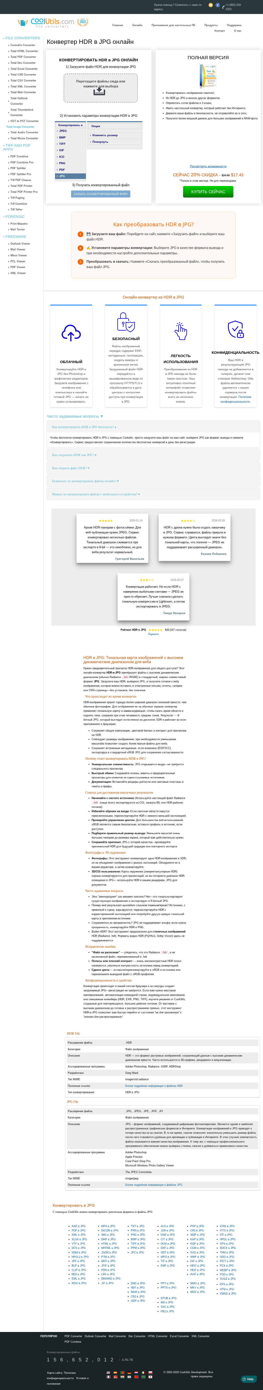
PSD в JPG (227, 1274)
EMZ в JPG (168, 1234)
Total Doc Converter (23, 62)
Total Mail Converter (23, 92)
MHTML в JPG (110, 1247)
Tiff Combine (18, 203)
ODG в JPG (227, 1256)
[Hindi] (123, 1376)
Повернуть (100, 141)
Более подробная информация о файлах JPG (153, 1184)
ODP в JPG (138, 1300)
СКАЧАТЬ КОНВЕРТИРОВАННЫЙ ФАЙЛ (101, 194)
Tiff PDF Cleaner (20, 180)
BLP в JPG (78, 1265)
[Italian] (144, 1372)
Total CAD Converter (23, 74)
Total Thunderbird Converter (21, 112)
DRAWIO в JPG (111, 1278)
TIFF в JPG (138, 1243)
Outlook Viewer (20, 243)
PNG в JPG (138, 1234)
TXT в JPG (137, 1226)
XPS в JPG (227, 1243)
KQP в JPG (197, 1243)
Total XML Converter (23, 86)
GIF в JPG (196, 1261)
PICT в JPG (227, 1261)
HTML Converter (157, 1336)
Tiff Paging (17, 197)
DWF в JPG (108, 1239)
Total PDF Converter (23, 56)
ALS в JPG (167, 1226)
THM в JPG (227, 1252)
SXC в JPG (168, 1306)
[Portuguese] (123, 1372)
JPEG (63, 130)
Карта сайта (54, 1372)
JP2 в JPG (137, 1252)
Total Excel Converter (24, 68)
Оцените (153, 634)
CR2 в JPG (137, 1296)
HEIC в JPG (197, 1265)
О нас (237, 30)
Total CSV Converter (23, 80)
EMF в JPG (168, 1265)
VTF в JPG (78, 1243)
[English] (109, 1372)
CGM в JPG (197, 1247)
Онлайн (137, 25)
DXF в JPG (167, 1247)
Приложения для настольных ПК (173, 25)
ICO (61, 156)
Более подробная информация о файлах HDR (154, 1085)
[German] (130, 1372)
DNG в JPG (138, 1283)
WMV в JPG (197, 1283)
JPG (62, 176)
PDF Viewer (17, 267)
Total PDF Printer (21, 185)
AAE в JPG (79, 1226)
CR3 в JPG (197, 1230)
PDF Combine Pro (21, 162)
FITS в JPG (227, 1230)
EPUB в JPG (168, 1298)
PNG (62, 163)
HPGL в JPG (227, 1239)
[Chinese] (137, 1376)
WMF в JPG (197, 1256)
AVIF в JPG (197, 1274)
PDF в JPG (78, 1230)
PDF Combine (19, 156)
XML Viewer (18, 273)
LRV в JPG (108, 1274)
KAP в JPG (197, 1239)
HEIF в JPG (197, 1270)
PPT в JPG (167, 1283)
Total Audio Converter (24, 132)
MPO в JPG (168, 1256)
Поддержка (234, 25)
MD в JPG (167, 1302)
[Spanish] (116, 1372)
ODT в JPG (168, 1252)
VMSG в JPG (228, 1293)
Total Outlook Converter (19, 101)
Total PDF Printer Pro (24, 191)
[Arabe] (144, 1376)
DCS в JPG (79, 1247)
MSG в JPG (79, 1283)
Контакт (220, 30)
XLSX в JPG (79, 1239)
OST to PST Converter (24, 121)
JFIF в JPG (108, 1265)
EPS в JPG (227, 1284)
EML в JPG (79, 1278)
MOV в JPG (197, 1292)
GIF (61, 150)
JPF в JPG (78, 1261)
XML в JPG (79, 1234)
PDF (62, 169)
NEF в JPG (138, 1287)
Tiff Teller (16, 209)
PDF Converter (73, 1336)
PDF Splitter (18, 168)
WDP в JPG (197, 1234)
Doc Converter (136, 1336)
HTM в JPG (227, 1289)
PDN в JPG (108, 1270)
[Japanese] (151, 1376)
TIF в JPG (167, 1261)
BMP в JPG (138, 1239)
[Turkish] (116, 1376)
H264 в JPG (79, 1252)
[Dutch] (137, 1372)
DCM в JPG (168, 1243)
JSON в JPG (109, 1252)
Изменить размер (105, 135)
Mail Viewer (17, 249)
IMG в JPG (108, 1234)
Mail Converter (117, 1336)
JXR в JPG (167, 1230)
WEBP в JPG (228, 1270)
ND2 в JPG (78, 1274)
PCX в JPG (227, 1265)
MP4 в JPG (108, 1226)
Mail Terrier (17, 229)
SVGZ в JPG (228, 1278)
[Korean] (130, 1376)
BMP (62, 137)
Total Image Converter (20, 126)
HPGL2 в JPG (80, 1256)
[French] (109, 1376)
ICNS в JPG (227, 1226)
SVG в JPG (197, 1252)
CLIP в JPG (79, 1270)
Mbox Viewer (18, 255)
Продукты (211, 25)
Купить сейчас (208, 191)
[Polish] (151, 1372)
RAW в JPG (138, 1292)
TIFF (62, 143)
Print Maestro (19, 223)
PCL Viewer (17, 261)
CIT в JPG (167, 1239)
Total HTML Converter (24, 51)
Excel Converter (179, 1336)
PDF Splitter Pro (20, 174)
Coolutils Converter (22, 45)
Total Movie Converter (24, 138)
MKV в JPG (197, 1287)
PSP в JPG (197, 1226)
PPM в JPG (138, 1247)
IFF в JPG (226, 1234)
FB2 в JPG (167, 1311)
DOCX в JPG (228, 1247)
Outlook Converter (95, 1336)
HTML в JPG (109, 1243)
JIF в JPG (107, 1283)
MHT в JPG (108, 1261)
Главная (117, 25)
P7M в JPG (108, 1256)
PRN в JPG (138, 1230)
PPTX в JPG (168, 1287)
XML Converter (200, 1336)
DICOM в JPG (110, 1230)
